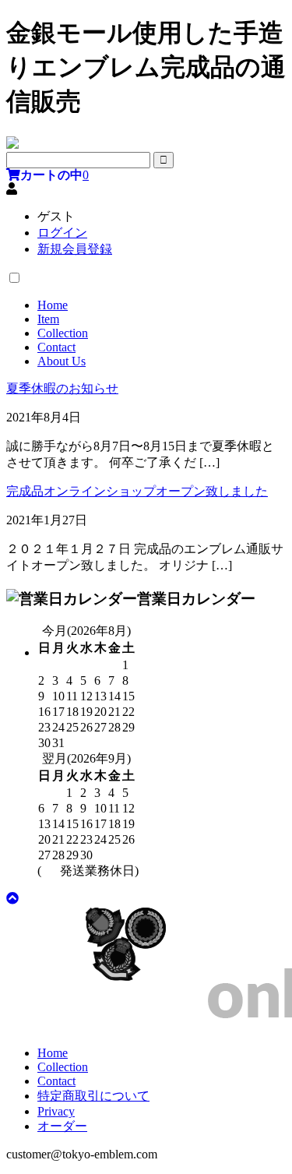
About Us (61, 361)
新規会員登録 (74, 249)
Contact (56, 347)
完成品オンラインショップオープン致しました (137, 491)
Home (52, 305)
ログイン (62, 232)
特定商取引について (93, 1095)
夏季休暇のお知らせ (62, 388)
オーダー (62, 1126)
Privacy (56, 1111)
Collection (62, 333)
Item (48, 319)
